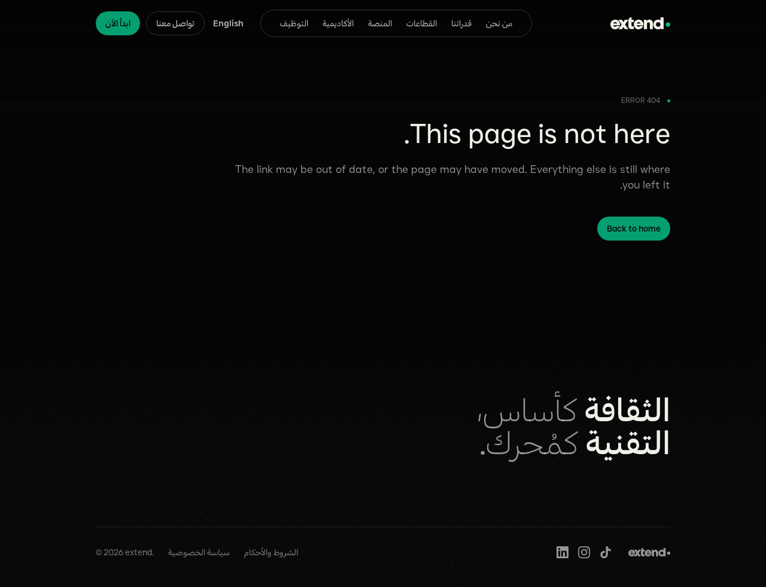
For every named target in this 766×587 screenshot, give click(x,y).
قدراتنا (461, 23)
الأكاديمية (338, 23)
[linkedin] (563, 552)
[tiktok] (606, 552)
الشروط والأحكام (271, 552)
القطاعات (421, 23)
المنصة (380, 23)
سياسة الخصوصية (199, 552)
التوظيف (294, 23)
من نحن (499, 23)
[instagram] (584, 552)
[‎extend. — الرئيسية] (640, 23)
